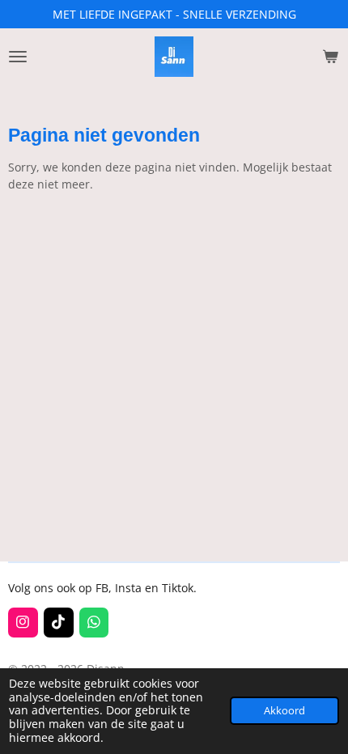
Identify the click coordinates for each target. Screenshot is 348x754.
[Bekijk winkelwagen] (330, 56)
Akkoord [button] (284, 711)
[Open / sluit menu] (18, 56)
